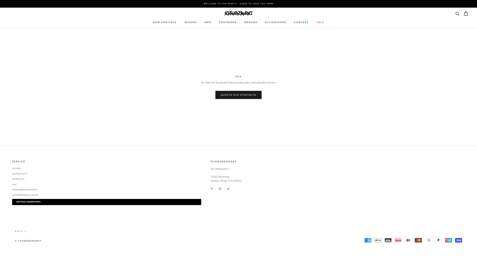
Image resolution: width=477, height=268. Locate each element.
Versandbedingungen (24, 189)
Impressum (18, 179)
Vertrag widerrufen (28, 201)
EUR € (19, 231)
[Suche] (457, 13)
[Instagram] (220, 189)
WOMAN (190, 22)
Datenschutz (19, 174)
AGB (14, 184)
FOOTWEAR (228, 22)
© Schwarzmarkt (28, 241)
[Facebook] (212, 189)
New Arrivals (165, 22)
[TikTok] (228, 189)
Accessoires (275, 22)
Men (208, 22)
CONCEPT (301, 22)
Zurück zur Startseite (238, 95)
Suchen (16, 168)
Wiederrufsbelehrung (25, 195)
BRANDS (250, 22)
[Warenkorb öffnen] (466, 13)
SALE (320, 22)
